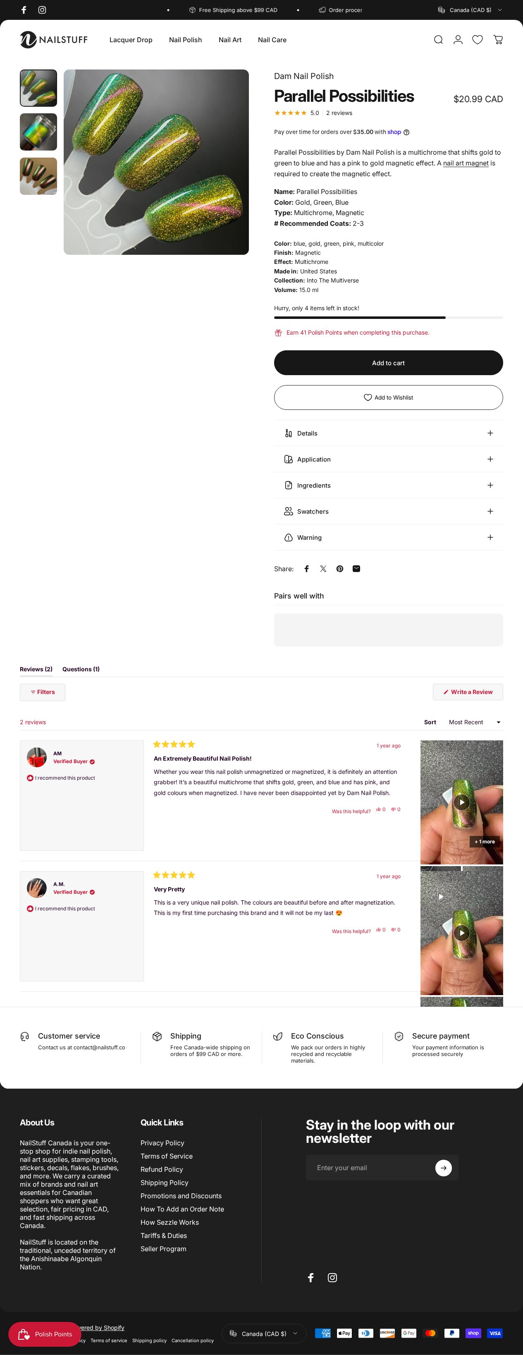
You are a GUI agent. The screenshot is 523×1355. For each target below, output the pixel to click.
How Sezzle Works (170, 1222)
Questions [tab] (81, 671)
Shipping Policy (165, 1182)
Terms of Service (167, 1156)
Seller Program (163, 1249)
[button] (461, 803)
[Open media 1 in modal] (156, 162)
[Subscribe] (443, 1168)
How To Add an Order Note (182, 1209)
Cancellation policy (193, 1340)
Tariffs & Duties (164, 1235)
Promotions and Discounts (181, 1196)
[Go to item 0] (38, 88)
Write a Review (476, 694)
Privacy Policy (162, 1143)
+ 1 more (485, 841)
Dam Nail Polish (304, 76)
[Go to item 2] (38, 132)
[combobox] (470, 10)
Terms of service (109, 1340)
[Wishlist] (477, 40)
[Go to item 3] (38, 176)
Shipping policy (149, 1340)
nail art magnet (466, 163)
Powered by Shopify (96, 1327)
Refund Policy (162, 1169)
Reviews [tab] (36, 671)
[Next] (227, 175)
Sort (430, 721)
